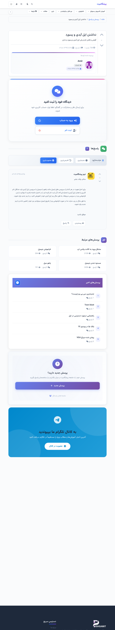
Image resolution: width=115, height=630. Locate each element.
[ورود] (21, 4)
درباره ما (53, 627)
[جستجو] (32, 4)
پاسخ (65, 223)
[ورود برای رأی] (102, 35)
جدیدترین (81, 160)
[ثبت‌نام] (17, 4)
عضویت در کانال (56, 446)
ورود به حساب (66, 120)
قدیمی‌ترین (64, 160)
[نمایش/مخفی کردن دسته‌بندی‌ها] (10, 12)
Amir (80, 61)
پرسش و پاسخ (94, 19)
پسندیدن (78, 223)
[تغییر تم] (27, 4)
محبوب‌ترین (47, 160)
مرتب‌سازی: (96, 160)
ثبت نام (68, 130)
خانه (103, 19)
